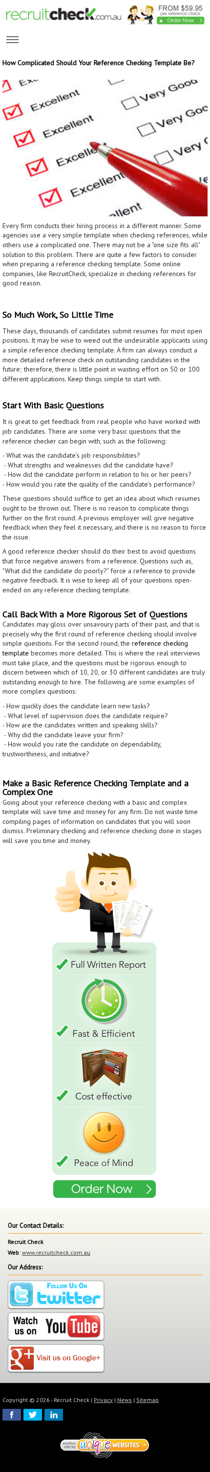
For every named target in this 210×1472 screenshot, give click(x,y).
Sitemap (147, 1399)
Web (13, 1252)
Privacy (103, 1399)
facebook (11, 1415)
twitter (32, 1415)
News (124, 1399)
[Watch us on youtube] (56, 1327)
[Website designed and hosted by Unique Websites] (105, 1444)
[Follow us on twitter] (56, 1295)
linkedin (53, 1415)
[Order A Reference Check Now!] (105, 1025)
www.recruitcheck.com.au (56, 1252)
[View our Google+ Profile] (56, 1358)
